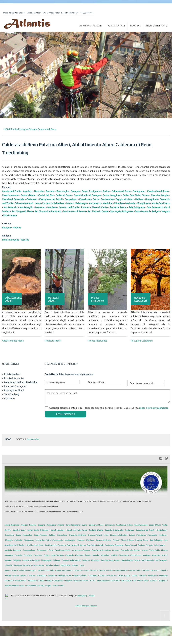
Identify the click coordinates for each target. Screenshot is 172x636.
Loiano (69, 203)
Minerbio (119, 203)
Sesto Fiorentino (11, 585)
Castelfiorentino (120, 570)
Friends (92, 596)
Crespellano (71, 199)
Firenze (32, 575)
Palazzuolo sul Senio (36, 580)
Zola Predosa (10, 215)
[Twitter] (166, 458)
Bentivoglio (62, 191)
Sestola (49, 565)
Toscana (25, 239)
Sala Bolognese (137, 207)
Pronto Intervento (156, 26)
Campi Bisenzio (90, 570)
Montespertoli (20, 580)
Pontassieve (58, 580)
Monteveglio (26, 207)
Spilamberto (65, 565)
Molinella (130, 203)
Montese (146, 555)
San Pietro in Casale (98, 211)
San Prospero (160, 560)
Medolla (96, 555)
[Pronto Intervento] (107, 279)
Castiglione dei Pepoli (51, 199)
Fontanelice (107, 199)
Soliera (56, 565)
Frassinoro (38, 555)
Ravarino (86, 560)
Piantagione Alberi (14, 390)
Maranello (69, 555)
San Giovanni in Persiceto (47, 211)
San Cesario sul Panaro (110, 560)
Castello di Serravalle (13, 199)
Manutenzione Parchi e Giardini (20, 382)
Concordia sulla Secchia (130, 550)
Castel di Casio (64, 195)
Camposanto (42, 550)
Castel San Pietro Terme (136, 195)
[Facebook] (160, 458)
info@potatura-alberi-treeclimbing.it (63, 13)
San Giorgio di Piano (22, 211)
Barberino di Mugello (27, 570)
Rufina (92, 580)
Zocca (82, 565)
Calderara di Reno (47, 129)
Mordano (52, 207)
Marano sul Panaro (83, 555)
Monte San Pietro (161, 203)
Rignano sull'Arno (81, 580)
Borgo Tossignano (91, 191)
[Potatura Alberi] (64, 279)
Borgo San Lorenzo (64, 570)
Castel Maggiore (111, 195)
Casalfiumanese (10, 195)
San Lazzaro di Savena (74, 211)
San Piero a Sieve (140, 580)
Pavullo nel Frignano (30, 560)
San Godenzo (126, 580)
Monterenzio (10, 207)
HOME (7, 129)
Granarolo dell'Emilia (77, 535)
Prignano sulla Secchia (71, 560)
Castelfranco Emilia (63, 550)
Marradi (142, 575)
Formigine (28, 555)
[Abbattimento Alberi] (21, 279)
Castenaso (31, 199)
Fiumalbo (18, 555)
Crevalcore (85, 199)
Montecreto (124, 555)
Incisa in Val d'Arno (107, 575)
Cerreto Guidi (134, 570)
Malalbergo (81, 203)
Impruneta (93, 575)
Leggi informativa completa (153, 407)
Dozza (96, 199)
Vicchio (56, 585)
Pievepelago (46, 560)
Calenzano (78, 570)
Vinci (62, 585)
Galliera (139, 199)
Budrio (106, 191)
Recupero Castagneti (142, 340)
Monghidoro (143, 203)
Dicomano (155, 570)
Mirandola (105, 555)
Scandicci (153, 580)
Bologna (33, 129)
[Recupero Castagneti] (150, 279)
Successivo (162, 439)
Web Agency (82, 596)
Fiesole (8, 575)
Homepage (135, 26)
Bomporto (17, 550)
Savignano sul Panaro (23, 565)
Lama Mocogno (57, 555)
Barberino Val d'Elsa (46, 570)
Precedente (157, 439)
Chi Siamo (9, 398)
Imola (38, 203)
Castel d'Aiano (28, 195)
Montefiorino (135, 555)
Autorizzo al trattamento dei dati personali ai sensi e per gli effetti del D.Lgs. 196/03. (108, 407)
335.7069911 (88, 13)
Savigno (156, 211)
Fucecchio (52, 575)
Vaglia (48, 585)
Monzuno (40, 207)
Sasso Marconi (142, 211)
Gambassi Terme (64, 575)
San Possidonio (147, 560)
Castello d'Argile (160, 195)
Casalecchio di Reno (158, 191)
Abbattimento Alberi (91, 26)
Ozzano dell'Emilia (69, 207)
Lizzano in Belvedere (53, 203)
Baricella (39, 191)
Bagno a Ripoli (11, 570)
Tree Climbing (11, 394)
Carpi (51, 550)
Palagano (17, 560)
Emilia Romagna (19, 129)
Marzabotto (95, 203)
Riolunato (95, 560)
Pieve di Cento (100, 207)
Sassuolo (8, 565)
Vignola (75, 565)
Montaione (152, 575)
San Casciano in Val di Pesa (108, 580)
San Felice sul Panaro (131, 560)
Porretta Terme (118, 207)
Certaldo (145, 570)
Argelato (27, 191)
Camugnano (139, 191)
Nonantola (156, 555)
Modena (16, 227)
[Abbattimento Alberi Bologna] (27, 23)
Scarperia (162, 580)
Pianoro (85, 207)
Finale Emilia (154, 550)
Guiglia (47, 555)
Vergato (166, 211)
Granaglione (151, 199)
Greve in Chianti (80, 575)
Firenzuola (41, 575)
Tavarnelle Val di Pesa (35, 585)
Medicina (107, 203)
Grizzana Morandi (24, 203)
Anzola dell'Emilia (11, 191)
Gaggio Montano (124, 199)
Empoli (163, 570)
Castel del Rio (45, 195)
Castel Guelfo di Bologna (87, 195)
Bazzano (50, 191)
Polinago (56, 560)
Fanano (144, 550)
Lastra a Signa (124, 575)
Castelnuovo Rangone (81, 550)
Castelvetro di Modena (101, 550)
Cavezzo (115, 550)
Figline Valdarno (20, 575)
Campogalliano (29, 550)
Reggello (68, 580)
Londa (134, 575)
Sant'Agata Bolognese (121, 211)
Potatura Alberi (116, 26)
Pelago (49, 580)
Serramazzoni (38, 565)
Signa (22, 585)
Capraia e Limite (105, 570)
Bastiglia (8, 550)
